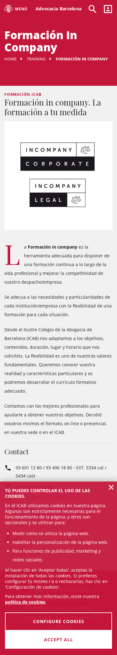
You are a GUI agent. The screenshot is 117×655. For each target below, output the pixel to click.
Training (36, 59)
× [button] (111, 487)
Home (10, 59)
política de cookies (25, 602)
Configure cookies (58, 621)
